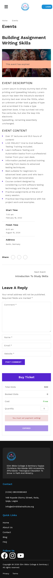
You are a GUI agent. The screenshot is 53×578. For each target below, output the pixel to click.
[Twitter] (19, 257)
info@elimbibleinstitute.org (19, 506)
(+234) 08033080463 (16, 492)
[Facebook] (13, 257)
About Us (8, 527)
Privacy (6, 573)
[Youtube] (20, 555)
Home (4, 20)
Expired (27, 428)
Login (48, 7)
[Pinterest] (25, 257)
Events (15, 20)
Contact (7, 532)
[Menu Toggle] (6, 7)
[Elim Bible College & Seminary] (11, 456)
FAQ (5, 542)
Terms (15, 573)
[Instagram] (12, 555)
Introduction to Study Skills (31, 276)
